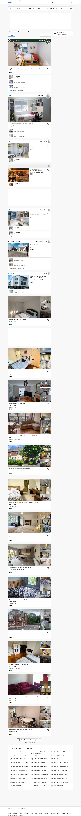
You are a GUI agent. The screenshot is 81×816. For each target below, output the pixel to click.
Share (37, 2)
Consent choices (34, 813)
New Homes (28, 2)
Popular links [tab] (29, 748)
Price (39, 8)
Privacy (21, 813)
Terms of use (15, 813)
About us (9, 813)
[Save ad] (48, 68)
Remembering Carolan (55, 813)
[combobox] (22, 8)
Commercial (46, 2)
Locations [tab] (12, 748)
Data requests (46, 813)
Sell (41, 2)
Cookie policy (26, 813)
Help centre (69, 813)
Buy (16, 2)
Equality (40, 813)
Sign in (71, 2)
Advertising (63, 813)
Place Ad (68, 2)
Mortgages (52, 2)
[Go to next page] (40, 740)
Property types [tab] (20, 748)
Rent (34, 2)
